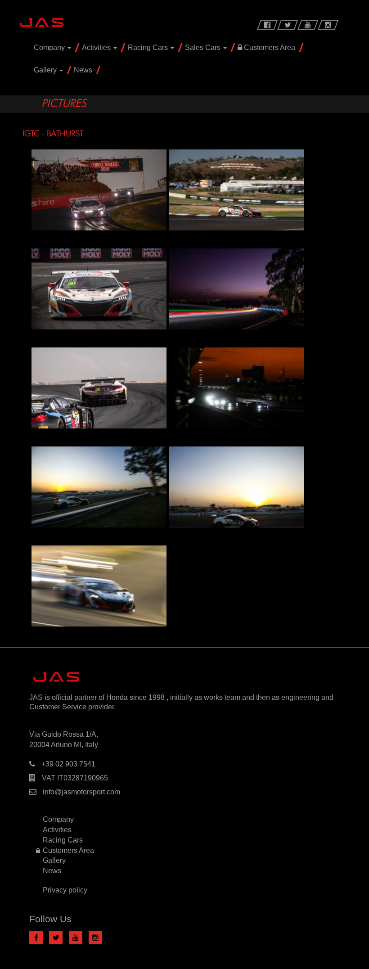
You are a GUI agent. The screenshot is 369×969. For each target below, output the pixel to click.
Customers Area (268, 47)
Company (50, 47)
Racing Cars (149, 47)
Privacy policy (65, 890)
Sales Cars (203, 47)
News (83, 70)
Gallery (46, 70)
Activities (97, 47)
